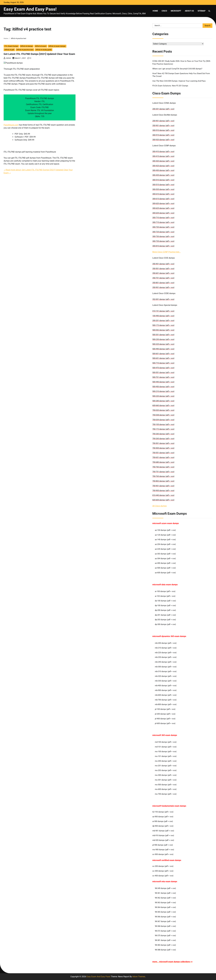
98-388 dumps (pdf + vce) (165, 950)
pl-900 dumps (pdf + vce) (162, 845)
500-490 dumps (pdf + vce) (163, 349)
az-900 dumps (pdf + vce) (162, 816)
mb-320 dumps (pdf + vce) (165, 676)
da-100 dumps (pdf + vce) (165, 601)
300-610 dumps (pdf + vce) (163, 194)
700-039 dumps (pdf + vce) (163, 420)
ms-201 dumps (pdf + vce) (165, 766)
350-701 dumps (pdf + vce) (163, 278)
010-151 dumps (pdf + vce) (163, 311)
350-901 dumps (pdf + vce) (163, 125)
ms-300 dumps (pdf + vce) (165, 775)
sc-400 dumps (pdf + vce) (162, 876)
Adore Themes (138, 976)
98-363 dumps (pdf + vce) (165, 902)
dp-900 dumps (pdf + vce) (162, 826)
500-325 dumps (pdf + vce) (163, 344)
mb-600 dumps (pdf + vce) (165, 695)
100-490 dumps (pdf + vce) (163, 316)
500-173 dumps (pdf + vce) (163, 325)
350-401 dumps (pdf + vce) (163, 264)
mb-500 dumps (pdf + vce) (165, 690)
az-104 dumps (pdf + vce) (165, 530)
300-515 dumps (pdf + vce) (163, 185)
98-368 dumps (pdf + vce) (165, 926)
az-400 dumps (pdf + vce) (165, 563)
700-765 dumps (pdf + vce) (163, 476)
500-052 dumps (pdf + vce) (163, 330)
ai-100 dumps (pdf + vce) (165, 591)
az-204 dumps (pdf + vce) (165, 544)
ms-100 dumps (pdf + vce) (165, 751)
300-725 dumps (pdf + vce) (163, 232)
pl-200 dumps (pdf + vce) (165, 714)
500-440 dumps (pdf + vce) (163, 382)
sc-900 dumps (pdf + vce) (162, 854)
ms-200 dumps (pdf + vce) (165, 761)
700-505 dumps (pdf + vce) (163, 448)
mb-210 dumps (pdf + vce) (165, 648)
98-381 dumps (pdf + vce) (165, 940)
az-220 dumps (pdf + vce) (165, 549)
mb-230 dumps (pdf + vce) (165, 657)
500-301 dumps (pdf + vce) (163, 335)
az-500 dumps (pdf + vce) (165, 568)
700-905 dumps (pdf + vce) (163, 490)
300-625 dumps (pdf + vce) (163, 208)
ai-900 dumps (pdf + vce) (162, 821)
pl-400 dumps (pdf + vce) (165, 719)
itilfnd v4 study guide (44, 50)
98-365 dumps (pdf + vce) (165, 912)
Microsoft (176, 11)
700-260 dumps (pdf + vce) (163, 434)
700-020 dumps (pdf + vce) (163, 410)
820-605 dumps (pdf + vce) (163, 500)
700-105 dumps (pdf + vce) (163, 424)
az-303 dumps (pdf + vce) (165, 554)
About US (189, 11)
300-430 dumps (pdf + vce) (163, 170)
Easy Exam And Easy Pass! (30, 9)
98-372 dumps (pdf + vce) (165, 931)
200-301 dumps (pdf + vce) (163, 109)
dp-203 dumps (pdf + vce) (165, 619)
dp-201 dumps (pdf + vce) (165, 615)
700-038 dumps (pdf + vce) (163, 415)
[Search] (209, 11)
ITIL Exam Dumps (11, 46)
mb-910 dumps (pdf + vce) (163, 835)
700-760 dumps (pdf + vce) (163, 467)
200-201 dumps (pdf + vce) (163, 320)
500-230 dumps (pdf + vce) (163, 339)
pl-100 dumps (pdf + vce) (165, 709)
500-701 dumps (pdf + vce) (163, 377)
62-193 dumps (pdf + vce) (162, 812)
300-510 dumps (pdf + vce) (163, 180)
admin (8, 58)
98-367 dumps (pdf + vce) (165, 921)
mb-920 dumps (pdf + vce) (163, 840)
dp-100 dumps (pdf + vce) (165, 605)
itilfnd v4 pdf (9, 50)
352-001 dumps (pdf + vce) (163, 299)
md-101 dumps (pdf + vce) (165, 747)
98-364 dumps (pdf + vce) (165, 907)
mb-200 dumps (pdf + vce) (165, 643)
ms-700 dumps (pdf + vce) (165, 794)
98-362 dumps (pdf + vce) (165, 898)
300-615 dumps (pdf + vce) (163, 199)
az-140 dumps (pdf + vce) (165, 539)
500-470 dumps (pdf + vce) (163, 368)
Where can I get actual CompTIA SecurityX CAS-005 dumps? (177, 69)
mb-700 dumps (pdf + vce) (165, 700)
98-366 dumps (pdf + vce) (165, 917)
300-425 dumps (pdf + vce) (163, 166)
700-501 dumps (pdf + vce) (163, 443)
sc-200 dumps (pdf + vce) (162, 866)
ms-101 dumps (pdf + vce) (165, 756)
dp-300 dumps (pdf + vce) (165, 624)
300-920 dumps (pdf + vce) (163, 140)
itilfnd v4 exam (40, 46)
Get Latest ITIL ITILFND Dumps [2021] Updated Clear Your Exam (39, 53)
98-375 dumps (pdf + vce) (165, 935)
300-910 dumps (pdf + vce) (163, 130)
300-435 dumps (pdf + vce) (163, 175)
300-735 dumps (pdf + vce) (163, 241)
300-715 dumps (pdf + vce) (163, 222)
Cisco (164, 11)
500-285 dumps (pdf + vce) (163, 401)
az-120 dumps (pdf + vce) (165, 535)
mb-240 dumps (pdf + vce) (165, 662)
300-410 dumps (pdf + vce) (163, 151)
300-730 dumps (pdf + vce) (163, 236)
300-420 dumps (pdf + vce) (163, 161)
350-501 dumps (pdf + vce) (163, 268)
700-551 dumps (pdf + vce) (163, 453)
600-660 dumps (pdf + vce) (163, 405)
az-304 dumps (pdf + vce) (165, 558)
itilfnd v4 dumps (26, 46)
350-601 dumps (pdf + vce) (163, 273)
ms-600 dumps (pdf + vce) (165, 789)
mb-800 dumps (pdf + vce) (165, 704)
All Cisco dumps (159, 506)
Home (155, 11)
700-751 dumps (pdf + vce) (163, 472)
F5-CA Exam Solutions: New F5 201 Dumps (170, 86)
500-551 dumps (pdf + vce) (163, 372)
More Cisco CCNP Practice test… (166, 252)
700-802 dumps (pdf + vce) (163, 481)
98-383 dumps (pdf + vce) (165, 945)
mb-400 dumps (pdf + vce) (165, 685)
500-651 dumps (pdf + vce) (163, 358)
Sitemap (202, 11)
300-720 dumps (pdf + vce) (163, 227)
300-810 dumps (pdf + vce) (163, 246)
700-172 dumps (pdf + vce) (163, 429)
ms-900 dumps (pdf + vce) (163, 849)
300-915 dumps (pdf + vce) (163, 135)
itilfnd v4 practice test (24, 50)
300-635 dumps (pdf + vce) (163, 213)
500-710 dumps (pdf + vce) (163, 363)
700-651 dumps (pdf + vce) (163, 457)
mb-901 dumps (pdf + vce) (163, 831)
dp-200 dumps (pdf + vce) (165, 610)
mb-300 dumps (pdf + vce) (165, 667)
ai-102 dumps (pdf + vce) (165, 596)
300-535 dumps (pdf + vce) (163, 189)
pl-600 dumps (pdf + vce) (165, 723)
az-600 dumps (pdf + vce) (165, 573)
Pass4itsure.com (11, 125)
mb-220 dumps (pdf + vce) (165, 652)
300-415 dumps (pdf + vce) (163, 156)
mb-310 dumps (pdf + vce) (165, 671)
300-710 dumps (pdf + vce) (163, 217)
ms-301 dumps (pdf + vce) (165, 780)
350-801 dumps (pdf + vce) (163, 283)
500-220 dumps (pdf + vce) (163, 396)
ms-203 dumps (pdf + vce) (165, 770)
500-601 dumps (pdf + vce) (163, 354)
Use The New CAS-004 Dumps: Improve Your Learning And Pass (179, 81)
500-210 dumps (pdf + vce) (163, 391)
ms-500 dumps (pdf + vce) (165, 785)
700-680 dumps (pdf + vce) (163, 462)
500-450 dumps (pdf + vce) (163, 387)
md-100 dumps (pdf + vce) (165, 742)
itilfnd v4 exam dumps (57, 46)
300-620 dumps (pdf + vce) (163, 203)
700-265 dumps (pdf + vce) (163, 438)
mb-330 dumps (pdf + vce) (165, 681)
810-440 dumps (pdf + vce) (163, 495)
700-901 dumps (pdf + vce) (163, 486)
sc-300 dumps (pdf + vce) (162, 871)
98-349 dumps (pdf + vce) (165, 888)
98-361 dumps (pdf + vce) (165, 893)
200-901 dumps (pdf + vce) (163, 121)
